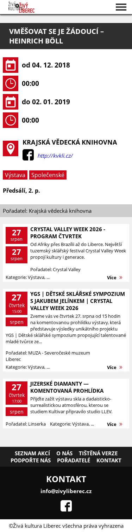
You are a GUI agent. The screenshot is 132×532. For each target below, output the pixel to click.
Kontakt (108, 460)
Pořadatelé (73, 460)
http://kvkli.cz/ (55, 155)
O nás (64, 453)
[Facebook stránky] (66, 509)
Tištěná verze (98, 453)
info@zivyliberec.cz (66, 491)
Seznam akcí (32, 453)
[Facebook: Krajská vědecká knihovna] (28, 158)
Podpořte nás (31, 460)
